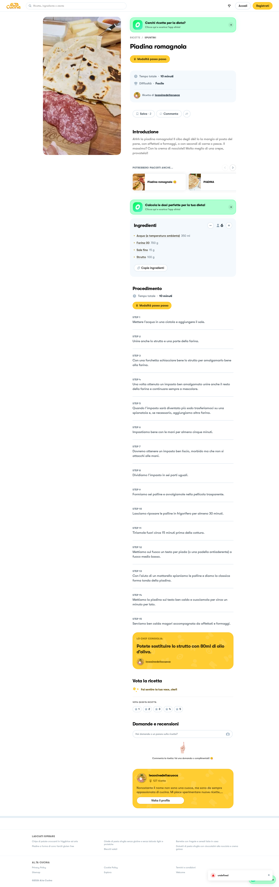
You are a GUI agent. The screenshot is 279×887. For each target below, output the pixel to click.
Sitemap (36, 872)
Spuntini (150, 37)
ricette (135, 37)
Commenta (171, 113)
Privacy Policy (39, 867)
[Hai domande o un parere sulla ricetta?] (179, 734)
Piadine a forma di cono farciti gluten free (53, 846)
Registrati (262, 5)
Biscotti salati (110, 849)
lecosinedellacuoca (167, 95)
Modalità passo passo (151, 59)
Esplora (107, 872)
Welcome (180, 872)
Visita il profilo (160, 800)
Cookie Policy (111, 867)
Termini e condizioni (186, 867)
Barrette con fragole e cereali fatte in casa (197, 841)
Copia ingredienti (152, 268)
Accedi (243, 5)
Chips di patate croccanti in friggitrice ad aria (55, 841)
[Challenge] (229, 6)
